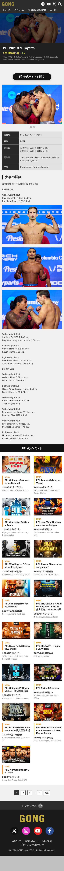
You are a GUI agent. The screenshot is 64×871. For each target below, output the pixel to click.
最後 (47, 793)
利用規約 (47, 841)
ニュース (6, 10)
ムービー (54, 10)
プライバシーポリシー (32, 844)
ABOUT (16, 841)
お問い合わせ (32, 841)
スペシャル (19, 10)
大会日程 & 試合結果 (37, 10)
